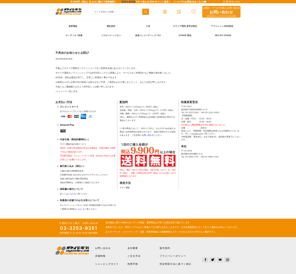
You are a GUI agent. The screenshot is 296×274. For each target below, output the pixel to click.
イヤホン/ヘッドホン (111, 35)
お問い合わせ (103, 248)
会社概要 (132, 248)
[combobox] (120, 12)
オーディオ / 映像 (74, 35)
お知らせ (197, 133)
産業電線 (73, 26)
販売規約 (165, 248)
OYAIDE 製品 (185, 35)
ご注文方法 (134, 255)
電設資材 (111, 26)
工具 (148, 26)
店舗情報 (100, 255)
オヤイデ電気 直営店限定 (185, 26)
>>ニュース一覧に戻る (67, 91)
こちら (71, 194)
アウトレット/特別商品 (222, 26)
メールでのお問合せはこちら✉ (189, 1)
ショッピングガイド (107, 263)
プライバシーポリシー (173, 255)
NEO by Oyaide (223, 35)
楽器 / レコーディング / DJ (148, 35)
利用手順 (132, 263)
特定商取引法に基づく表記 (175, 263)
